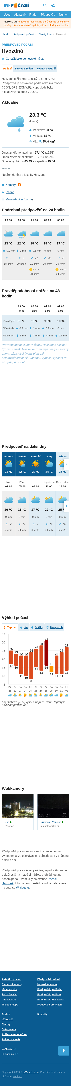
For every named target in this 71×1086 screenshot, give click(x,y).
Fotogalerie (9, 1029)
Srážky (39, 627)
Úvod (7, 14)
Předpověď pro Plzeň (49, 1004)
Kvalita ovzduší (46, 68)
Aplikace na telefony (14, 1034)
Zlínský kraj (45, 34)
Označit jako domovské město (25, 58)
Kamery (11, 184)
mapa (28, 199)
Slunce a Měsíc (24, 68)
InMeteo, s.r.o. (31, 1072)
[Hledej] (45, 5)
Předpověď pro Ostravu (50, 999)
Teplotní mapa (10, 1004)
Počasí (7, 68)
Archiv (6, 1014)
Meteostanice (14, 199)
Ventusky (7, 1048)
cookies (17, 1076)
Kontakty (42, 1014)
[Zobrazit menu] (65, 5)
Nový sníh (56, 627)
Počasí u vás (9, 994)
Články (6, 1024)
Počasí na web (11, 1039)
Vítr (26, 627)
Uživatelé (7, 1019)
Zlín (7, 821)
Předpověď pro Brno (49, 994)
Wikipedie (22, 887)
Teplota (12, 627)
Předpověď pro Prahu (49, 989)
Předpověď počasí (23, 34)
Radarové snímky (12, 984)
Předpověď (48, 14)
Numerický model (47, 984)
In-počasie (8, 1053)
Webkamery (9, 999)
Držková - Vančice (50, 821)
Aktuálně (20, 14)
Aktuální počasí (11, 979)
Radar (33, 14)
